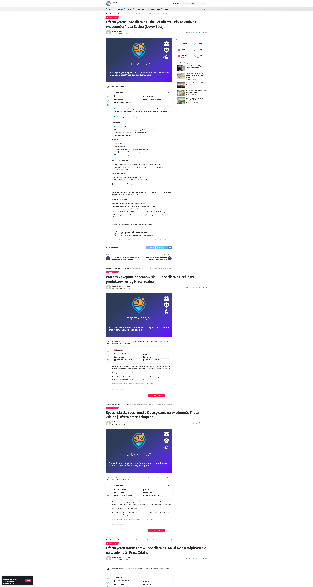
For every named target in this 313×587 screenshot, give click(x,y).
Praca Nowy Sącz (112, 17)
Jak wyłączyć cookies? (8, 583)
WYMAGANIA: (119, 99)
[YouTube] (178, 3)
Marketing (149, 224)
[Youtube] (184, 56)
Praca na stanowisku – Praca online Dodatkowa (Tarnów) (129, 203)
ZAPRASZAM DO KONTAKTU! (123, 102)
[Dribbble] (199, 56)
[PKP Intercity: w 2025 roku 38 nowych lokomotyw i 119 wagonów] (181, 93)
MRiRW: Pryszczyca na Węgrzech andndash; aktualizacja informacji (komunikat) (195, 75)
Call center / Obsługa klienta (138, 224)
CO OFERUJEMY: (149, 96)
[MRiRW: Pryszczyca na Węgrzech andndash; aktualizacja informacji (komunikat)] (181, 76)
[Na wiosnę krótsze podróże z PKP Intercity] (181, 85)
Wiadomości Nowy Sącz (118, 31)
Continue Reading (156, 395)
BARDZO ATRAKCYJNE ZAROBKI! (153, 99)
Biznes (187, 86)
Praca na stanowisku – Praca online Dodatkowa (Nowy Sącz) (130, 209)
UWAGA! (147, 354)
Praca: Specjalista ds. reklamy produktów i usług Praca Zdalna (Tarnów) (134, 206)
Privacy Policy (158, 239)
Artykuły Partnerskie (191, 70)
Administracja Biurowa (125, 224)
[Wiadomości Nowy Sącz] (114, 3)
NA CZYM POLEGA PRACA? (123, 96)
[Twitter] (176, 3)
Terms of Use (131, 239)
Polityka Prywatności (8, 581)
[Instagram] (199, 50)
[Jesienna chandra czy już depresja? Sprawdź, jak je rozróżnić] (181, 68)
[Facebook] (174, 3)
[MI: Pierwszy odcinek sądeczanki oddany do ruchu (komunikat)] (181, 100)
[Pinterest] (184, 50)
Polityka (188, 79)
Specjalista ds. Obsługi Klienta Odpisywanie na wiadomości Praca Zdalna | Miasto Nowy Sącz (139, 212)
